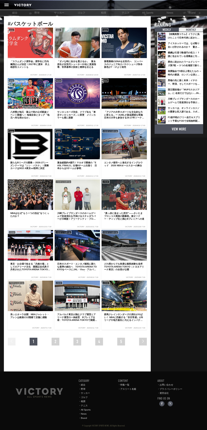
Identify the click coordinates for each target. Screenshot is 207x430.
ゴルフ (81, 12)
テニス (126, 12)
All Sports (147, 12)
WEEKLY (167, 30)
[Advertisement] (179, 156)
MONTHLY (191, 30)
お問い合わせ (166, 384)
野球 (37, 12)
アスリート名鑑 (128, 389)
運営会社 (164, 393)
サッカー (59, 12)
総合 (14, 12)
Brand (192, 12)
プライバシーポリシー (171, 389)
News (170, 12)
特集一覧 (124, 384)
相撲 (103, 12)
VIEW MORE (179, 129)
